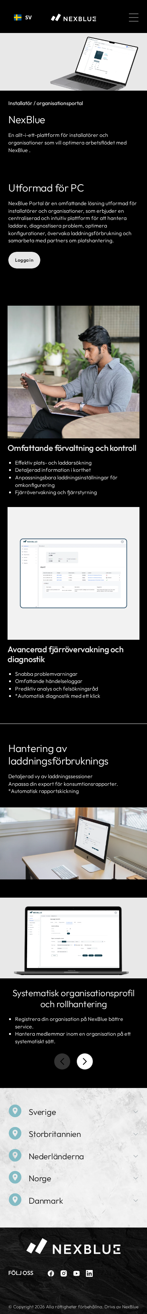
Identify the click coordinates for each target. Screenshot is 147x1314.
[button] (133, 17)
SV (28, 17)
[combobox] (22, 17)
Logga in (24, 260)
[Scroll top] (138, 1305)
